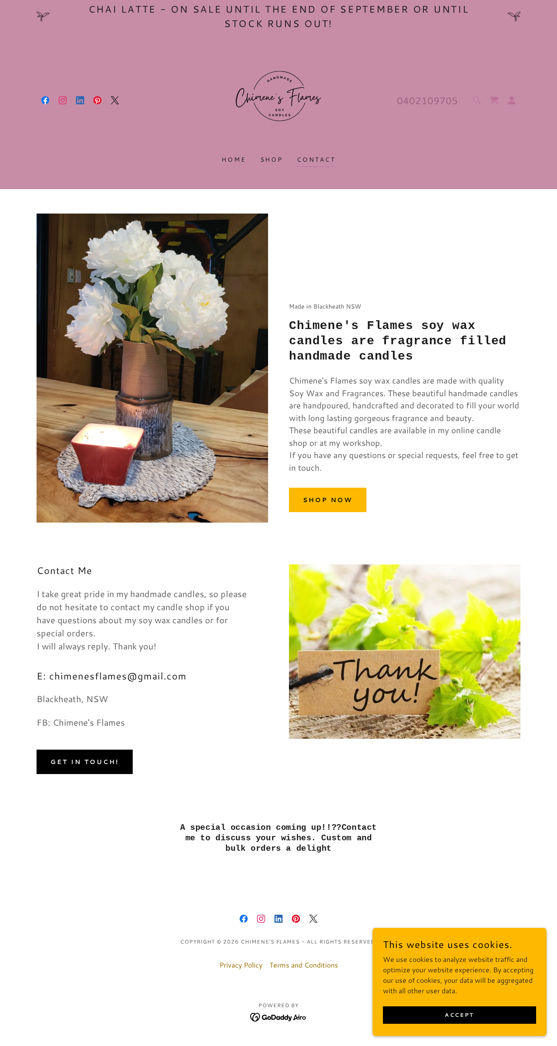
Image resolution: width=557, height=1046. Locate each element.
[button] (511, 100)
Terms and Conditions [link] (303, 965)
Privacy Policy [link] (240, 965)
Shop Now (327, 500)
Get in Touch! (84, 761)
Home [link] (233, 159)
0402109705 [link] (427, 100)
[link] (45, 100)
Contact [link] (316, 159)
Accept (459, 1015)
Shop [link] (271, 159)
